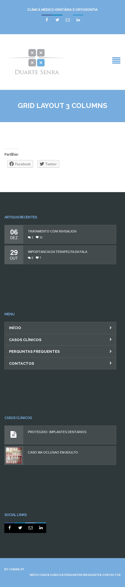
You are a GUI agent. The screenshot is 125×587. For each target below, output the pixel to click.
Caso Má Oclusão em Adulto (53, 452)
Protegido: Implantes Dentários (57, 432)
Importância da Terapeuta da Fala (57, 251)
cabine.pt (16, 569)
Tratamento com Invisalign (52, 231)
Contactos (21, 363)
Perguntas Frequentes (34, 351)
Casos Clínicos (25, 340)
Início (15, 328)
